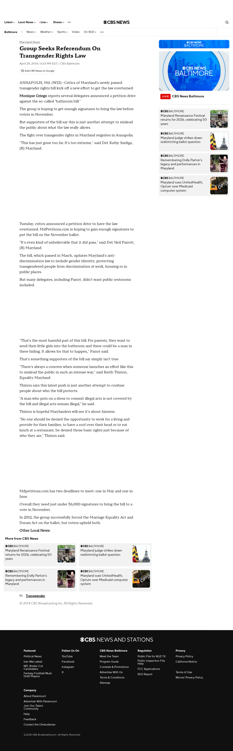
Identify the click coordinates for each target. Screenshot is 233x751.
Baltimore (10, 32)
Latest (8, 22)
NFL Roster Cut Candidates (33, 667)
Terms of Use (184, 672)
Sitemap (105, 682)
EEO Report (145, 674)
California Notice (186, 661)
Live (44, 22)
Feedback (30, 719)
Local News (26, 22)
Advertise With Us (111, 672)
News (30, 32)
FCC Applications (149, 668)
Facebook (68, 661)
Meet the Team (109, 656)
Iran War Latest (33, 661)
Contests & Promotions (114, 666)
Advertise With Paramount (40, 701)
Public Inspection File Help (151, 662)
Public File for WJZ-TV (152, 656)
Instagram (68, 666)
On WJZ (89, 32)
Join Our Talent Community (33, 707)
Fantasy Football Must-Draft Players (38, 675)
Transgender (35, 596)
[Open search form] (227, 22)
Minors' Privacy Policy (189, 677)
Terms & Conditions (112, 677)
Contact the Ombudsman (40, 724)
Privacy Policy (184, 656)
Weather (46, 32)
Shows (58, 22)
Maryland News (29, 42)
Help (27, 714)
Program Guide (109, 661)
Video (76, 32)
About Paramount (35, 696)
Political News (33, 656)
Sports (61, 32)
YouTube (67, 656)
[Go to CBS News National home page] (116, 22)
